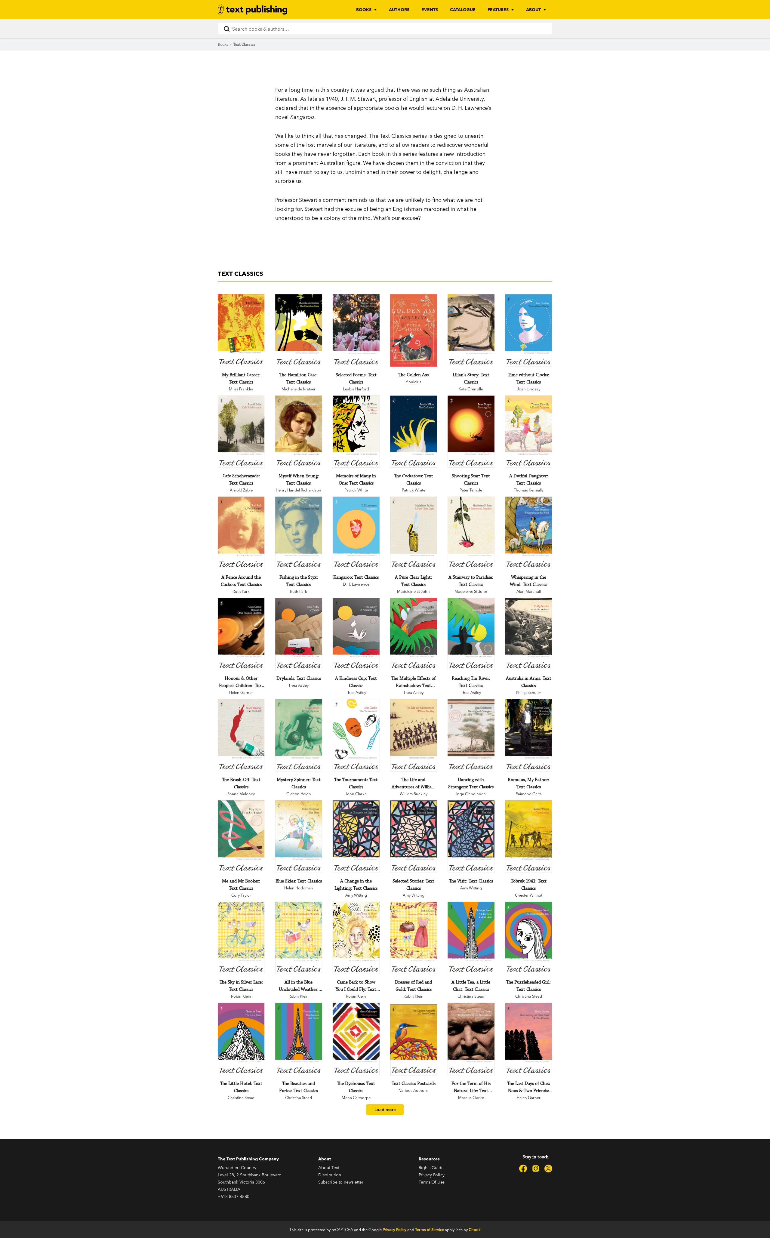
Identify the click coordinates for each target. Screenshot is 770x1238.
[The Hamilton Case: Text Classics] (298, 330)
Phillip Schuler (528, 692)
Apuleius (413, 381)
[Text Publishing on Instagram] (536, 1168)
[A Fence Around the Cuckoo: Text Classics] (241, 533)
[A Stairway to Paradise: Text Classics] (471, 533)
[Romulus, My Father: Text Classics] (528, 735)
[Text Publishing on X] (548, 1168)
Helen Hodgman (298, 887)
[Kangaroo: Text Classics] (356, 533)
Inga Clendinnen (471, 793)
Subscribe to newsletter (340, 1182)
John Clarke (356, 793)
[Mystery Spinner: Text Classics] (298, 735)
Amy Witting (356, 895)
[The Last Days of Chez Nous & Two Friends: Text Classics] (528, 1039)
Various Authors (413, 1090)
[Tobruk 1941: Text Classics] (528, 836)
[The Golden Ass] (413, 330)
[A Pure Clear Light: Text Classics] (413, 533)
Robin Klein (241, 996)
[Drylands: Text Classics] (298, 634)
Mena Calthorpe (356, 1097)
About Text (328, 1167)
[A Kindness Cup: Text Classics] (356, 634)
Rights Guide (431, 1167)
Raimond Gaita (529, 793)
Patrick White (356, 490)
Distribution (329, 1175)
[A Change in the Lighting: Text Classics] (356, 836)
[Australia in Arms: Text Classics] (528, 634)
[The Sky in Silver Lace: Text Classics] (241, 938)
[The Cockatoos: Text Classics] (413, 432)
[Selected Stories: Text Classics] (413, 836)
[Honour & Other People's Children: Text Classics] (241, 634)
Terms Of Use (432, 1182)
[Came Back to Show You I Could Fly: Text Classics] (356, 938)
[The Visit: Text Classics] (471, 836)
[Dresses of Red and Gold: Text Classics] (413, 938)
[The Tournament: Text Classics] (356, 735)
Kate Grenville (471, 388)
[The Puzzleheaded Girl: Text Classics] (528, 938)
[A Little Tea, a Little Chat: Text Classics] (471, 938)
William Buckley (413, 793)
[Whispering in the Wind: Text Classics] (528, 533)
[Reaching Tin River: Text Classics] (471, 634)
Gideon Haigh (298, 793)
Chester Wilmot (528, 895)
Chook (475, 1229)
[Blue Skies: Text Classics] (298, 836)
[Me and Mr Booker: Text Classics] (241, 836)
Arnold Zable (241, 490)
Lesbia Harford (356, 388)
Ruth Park (241, 591)
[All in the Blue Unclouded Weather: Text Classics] (298, 938)
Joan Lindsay (528, 388)
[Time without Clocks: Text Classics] (528, 330)
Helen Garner (241, 692)
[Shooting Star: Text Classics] (471, 432)
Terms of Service (429, 1229)
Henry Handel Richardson (298, 490)
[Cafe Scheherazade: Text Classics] (241, 432)
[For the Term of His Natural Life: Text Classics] (471, 1039)
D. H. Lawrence (356, 584)
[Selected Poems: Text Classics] (356, 330)
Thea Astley (298, 685)
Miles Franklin (241, 388)
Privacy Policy (432, 1175)
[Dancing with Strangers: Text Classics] (471, 735)
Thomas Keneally (529, 490)
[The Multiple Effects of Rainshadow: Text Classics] (413, 634)
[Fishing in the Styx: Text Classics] (298, 533)
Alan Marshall (528, 591)
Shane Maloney (241, 793)
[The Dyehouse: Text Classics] (356, 1039)
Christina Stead (470, 996)
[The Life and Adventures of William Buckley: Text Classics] (413, 735)
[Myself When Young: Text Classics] (298, 432)
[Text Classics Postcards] (413, 1039)
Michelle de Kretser (299, 388)
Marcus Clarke (471, 1097)
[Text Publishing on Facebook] (523, 1168)
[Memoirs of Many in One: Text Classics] (356, 432)
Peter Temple (471, 490)
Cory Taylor (241, 895)
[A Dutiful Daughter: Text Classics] (528, 432)
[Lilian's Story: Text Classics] (471, 330)
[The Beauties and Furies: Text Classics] (298, 1039)
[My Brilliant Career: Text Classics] (241, 330)
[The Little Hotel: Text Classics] (241, 1039)
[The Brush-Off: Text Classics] (241, 735)
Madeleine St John (413, 591)
